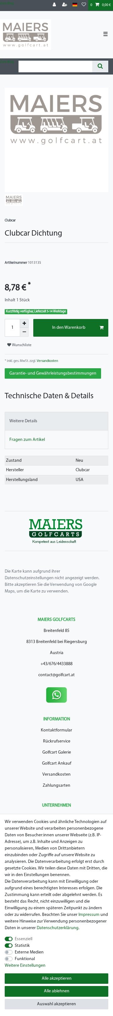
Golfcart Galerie (56, 752)
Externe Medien (29, 952)
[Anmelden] (55, 5)
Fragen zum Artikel (27, 439)
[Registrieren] (65, 5)
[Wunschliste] (83, 5)
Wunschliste (21, 345)
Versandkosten (47, 361)
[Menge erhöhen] (24, 323)
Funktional (25, 959)
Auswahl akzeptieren (56, 1004)
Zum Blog (7, 3)
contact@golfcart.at (56, 675)
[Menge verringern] (24, 332)
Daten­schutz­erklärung (57, 928)
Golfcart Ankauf (56, 763)
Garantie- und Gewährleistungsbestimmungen (52, 373)
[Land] (74, 5)
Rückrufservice (56, 741)
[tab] (56, 421)
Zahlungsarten (56, 785)
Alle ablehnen (56, 991)
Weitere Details (23, 421)
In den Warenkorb (68, 327)
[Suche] (100, 66)
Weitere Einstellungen (25, 965)
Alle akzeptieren (57, 978)
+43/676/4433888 (56, 664)
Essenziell (23, 939)
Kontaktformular (56, 730)
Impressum (89, 914)
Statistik (22, 945)
